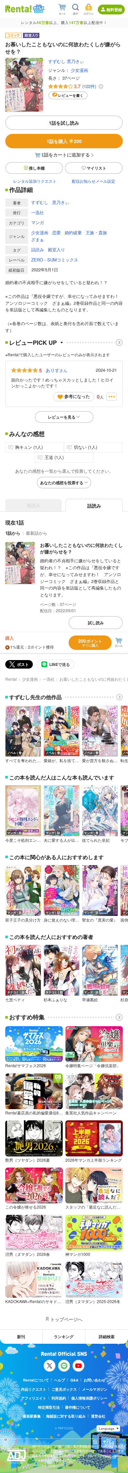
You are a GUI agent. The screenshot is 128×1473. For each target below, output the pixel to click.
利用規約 (59, 1398)
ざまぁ (37, 239)
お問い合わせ (94, 1380)
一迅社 (37, 212)
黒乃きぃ (75, 61)
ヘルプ (59, 1380)
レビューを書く (70, 95)
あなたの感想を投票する (61, 483)
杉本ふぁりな (55, 999)
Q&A (74, 1380)
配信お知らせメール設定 (93, 181)
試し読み (96, 623)
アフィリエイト (33, 1398)
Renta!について (36, 1380)
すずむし (56, 61)
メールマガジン (94, 1389)
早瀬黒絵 (90, 999)
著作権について (77, 1407)
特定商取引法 (49, 1407)
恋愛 (56, 232)
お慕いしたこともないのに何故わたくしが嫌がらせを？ (81, 548)
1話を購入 (64, 141)
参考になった (77, 396)
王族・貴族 (96, 232)
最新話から (36, 533)
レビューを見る (61, 417)
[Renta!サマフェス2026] (38, 9)
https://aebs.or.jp (43, 1465)
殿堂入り (56, 249)
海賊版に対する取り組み (66, 1416)
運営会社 (98, 1416)
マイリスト (96, 168)
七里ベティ (15, 999)
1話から (12, 533)
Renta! (11, 679)
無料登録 (114, 9)
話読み (37, 249)
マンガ (37, 222)
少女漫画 (79, 70)
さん (56, 370)
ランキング (64, 1336)
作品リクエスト (33, 1389)
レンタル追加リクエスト (34, 181)
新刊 (21, 1336)
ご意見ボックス (64, 1389)
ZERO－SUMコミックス (54, 260)
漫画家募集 (32, 1416)
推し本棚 (37, 168)
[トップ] (18, 8)
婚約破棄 (73, 232)
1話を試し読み (64, 122)
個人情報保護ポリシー (89, 1398)
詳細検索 (107, 1336)
